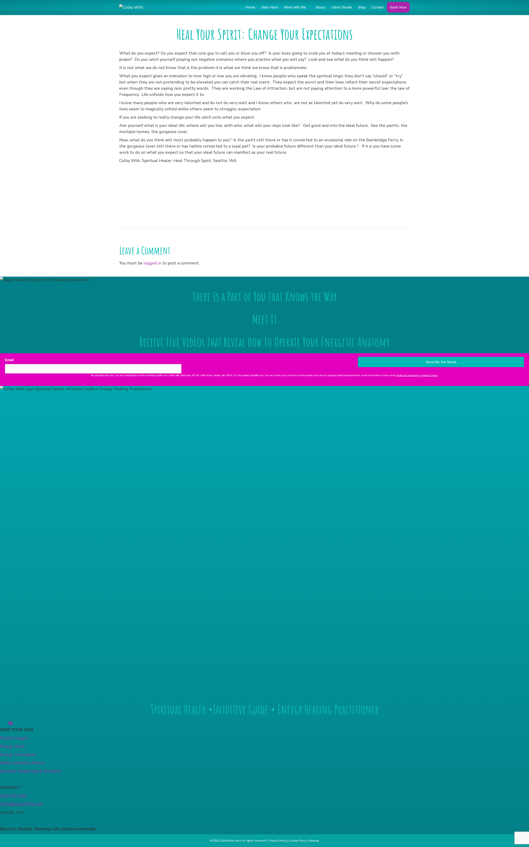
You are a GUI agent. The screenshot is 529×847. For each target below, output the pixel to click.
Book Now (398, 7)
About (320, 7)
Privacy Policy (278, 841)
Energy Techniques (18, 754)
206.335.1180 (13, 796)
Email (9, 360)
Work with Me (295, 7)
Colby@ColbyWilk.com (21, 804)
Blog (361, 7)
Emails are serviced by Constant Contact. (417, 375)
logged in (152, 263)
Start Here (269, 7)
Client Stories (341, 7)
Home (250, 7)
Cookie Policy (297, 841)
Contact (378, 7)
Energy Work (12, 746)
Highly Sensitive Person (22, 763)
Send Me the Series (441, 362)
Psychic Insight (14, 738)
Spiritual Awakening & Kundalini (30, 771)
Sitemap (314, 841)
